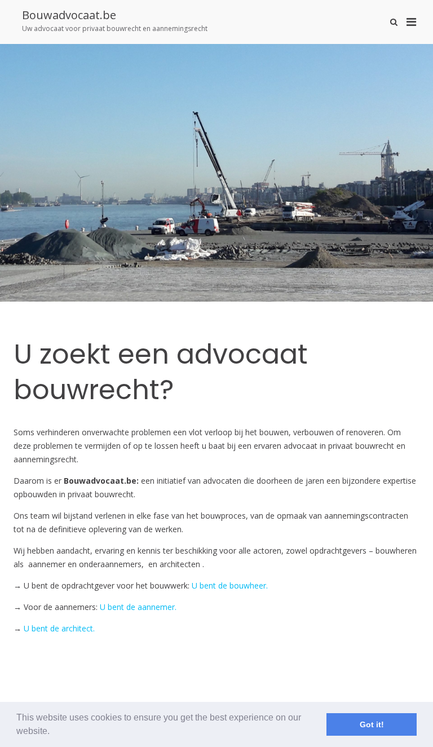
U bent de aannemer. (138, 607)
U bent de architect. (59, 628)
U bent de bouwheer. (230, 585)
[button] (53, 732)
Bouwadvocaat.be (69, 15)
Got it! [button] (372, 724)
